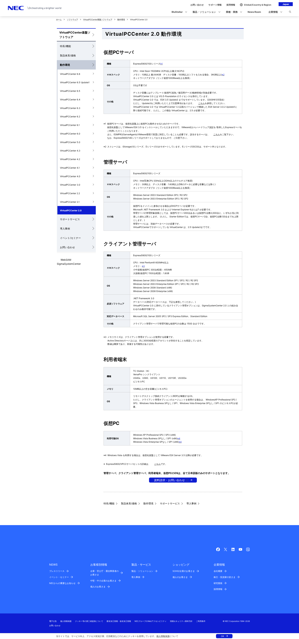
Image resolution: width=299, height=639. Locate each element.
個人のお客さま (98, 586)
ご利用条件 (200, 621)
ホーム (59, 19)
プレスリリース (56, 571)
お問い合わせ (67, 247)
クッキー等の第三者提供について (89, 621)
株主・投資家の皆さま (224, 577)
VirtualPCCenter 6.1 (70, 125)
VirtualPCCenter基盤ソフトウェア (97, 19)
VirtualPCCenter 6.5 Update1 (75, 82)
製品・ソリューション (142, 571)
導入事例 (65, 228)
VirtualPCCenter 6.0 (70, 133)
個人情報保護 (162, 636)
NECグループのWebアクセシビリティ (150, 621)
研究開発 (218, 583)
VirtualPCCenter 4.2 (70, 159)
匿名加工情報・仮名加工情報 (119, 621)
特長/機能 (65, 46)
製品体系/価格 (68, 55)
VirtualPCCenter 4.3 (70, 150)
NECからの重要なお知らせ (62, 583)
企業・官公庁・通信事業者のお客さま (104, 573)
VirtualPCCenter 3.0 (70, 184)
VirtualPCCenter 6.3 (70, 108)
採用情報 (218, 589)
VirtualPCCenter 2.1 (70, 202)
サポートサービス (70, 219)
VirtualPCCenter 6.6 (70, 74)
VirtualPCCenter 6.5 (70, 91)
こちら (201, 103)
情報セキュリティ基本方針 (181, 621)
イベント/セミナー (70, 237)
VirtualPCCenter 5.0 (70, 142)
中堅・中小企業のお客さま (103, 580)
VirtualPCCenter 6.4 (70, 99)
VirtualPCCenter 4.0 (70, 176)
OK (222, 636)
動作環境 (121, 19)
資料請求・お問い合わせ (169, 480)
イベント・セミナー (59, 577)
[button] (178, 12)
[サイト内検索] (290, 12)
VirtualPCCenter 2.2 (70, 193)
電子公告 (53, 621)
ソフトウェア (72, 19)
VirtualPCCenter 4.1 (70, 167)
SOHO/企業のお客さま (184, 571)
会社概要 (218, 571)
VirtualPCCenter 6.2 (70, 116)
